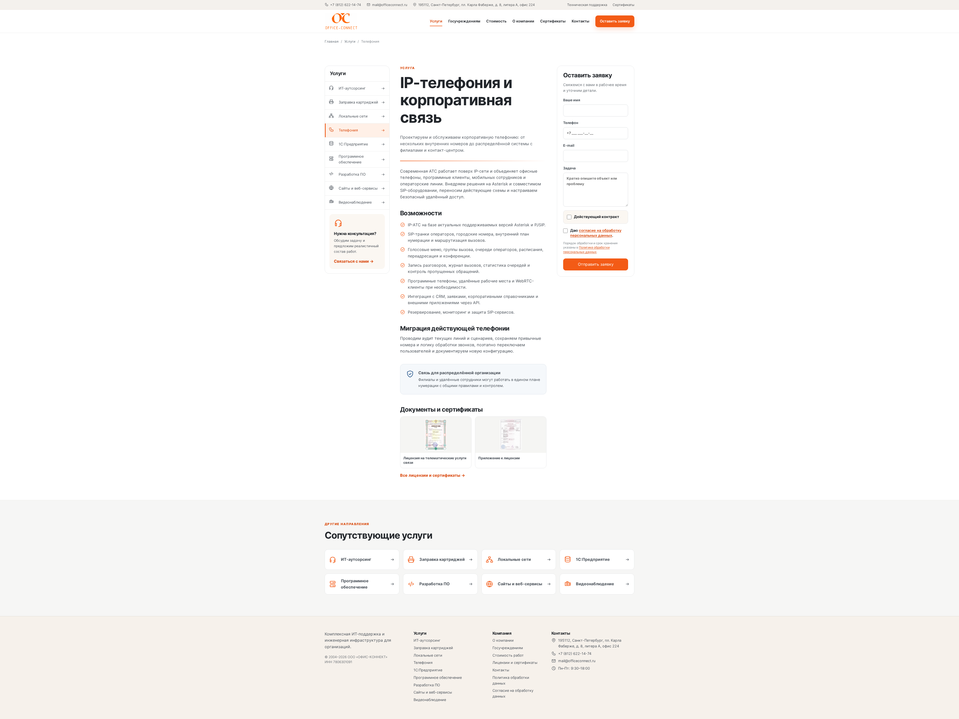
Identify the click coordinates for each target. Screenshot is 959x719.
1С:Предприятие (428, 670)
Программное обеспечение (438, 677)
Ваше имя (571, 100)
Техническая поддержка (587, 5)
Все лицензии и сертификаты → (432, 475)
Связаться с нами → (354, 261)
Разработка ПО (427, 685)
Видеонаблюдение (430, 700)
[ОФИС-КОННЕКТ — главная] (358, 21)
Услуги (436, 21)
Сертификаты (623, 5)
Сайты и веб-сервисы (433, 692)
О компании (523, 21)
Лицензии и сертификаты (514, 662)
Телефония (423, 662)
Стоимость (496, 21)
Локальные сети (428, 655)
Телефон (570, 123)
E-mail (568, 145)
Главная (332, 41)
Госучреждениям (464, 21)
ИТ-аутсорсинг (427, 640)
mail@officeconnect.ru (389, 5)
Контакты (580, 21)
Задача (569, 168)
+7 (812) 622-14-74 (345, 5)
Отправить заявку (596, 264)
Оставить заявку (615, 21)
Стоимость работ (508, 655)
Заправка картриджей (433, 648)
